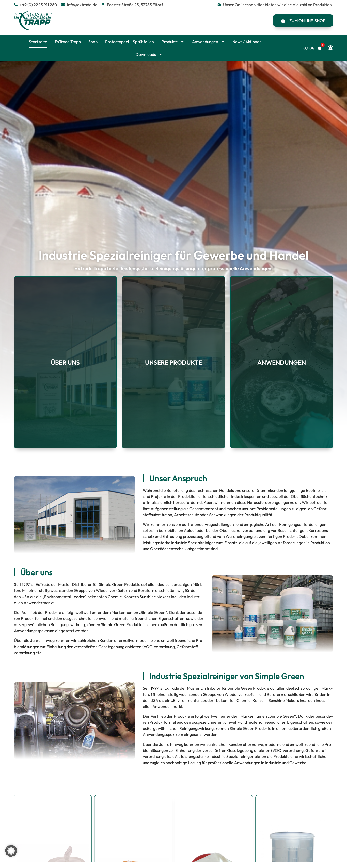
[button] (312, 48)
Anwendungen (205, 41)
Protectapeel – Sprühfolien (129, 41)
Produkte (170, 41)
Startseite (38, 41)
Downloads (146, 54)
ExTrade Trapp (68, 41)
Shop (93, 41)
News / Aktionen (247, 41)
